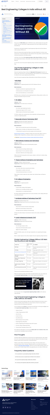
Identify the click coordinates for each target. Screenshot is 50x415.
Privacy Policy (33, 405)
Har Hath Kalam (33, 409)
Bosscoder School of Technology (19, 133)
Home (32, 401)
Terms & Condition (33, 406)
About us (32, 402)
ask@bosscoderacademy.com (44, 402)
